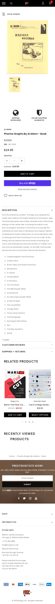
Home (11, 456)
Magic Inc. (15, 401)
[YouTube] (36, 498)
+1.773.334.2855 (8, 541)
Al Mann (7, 129)
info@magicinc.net (10, 545)
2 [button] (25, 421)
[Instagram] (30, 498)
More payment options (27, 189)
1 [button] (22, 421)
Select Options (40, 415)
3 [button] (29, 421)
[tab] (21, 361)
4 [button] (32, 421)
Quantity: (8, 155)
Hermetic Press (40, 401)
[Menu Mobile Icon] (3, 3)
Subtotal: (8, 166)
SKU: (5, 144)
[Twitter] (24, 498)
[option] (27, 47)
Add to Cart (15, 415)
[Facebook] (18, 498)
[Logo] (27, 3)
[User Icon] (43, 3)
